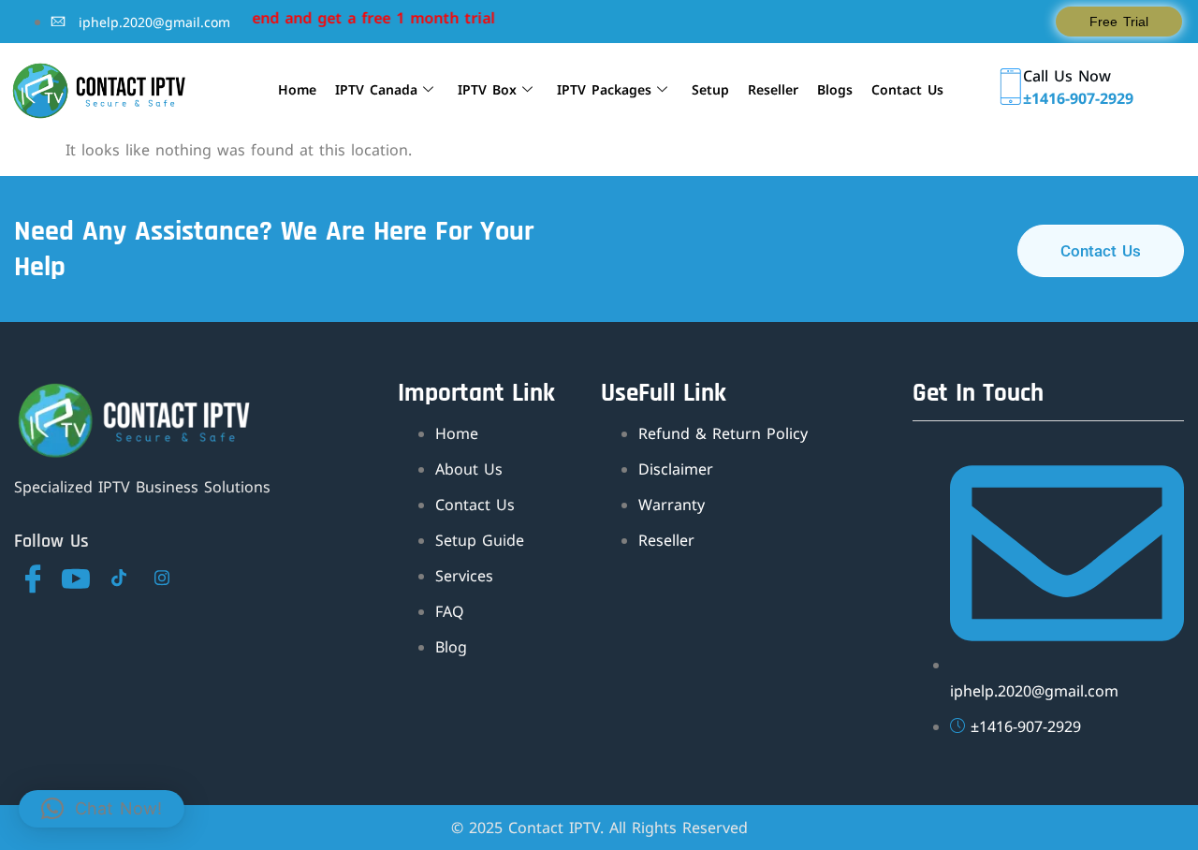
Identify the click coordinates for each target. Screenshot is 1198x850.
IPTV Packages (604, 89)
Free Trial (1118, 21)
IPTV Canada (376, 89)
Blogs (835, 89)
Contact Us (907, 89)
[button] (101, 809)
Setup (710, 89)
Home (297, 89)
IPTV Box (487, 89)
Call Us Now (1067, 76)
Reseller (773, 89)
